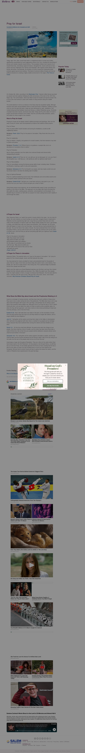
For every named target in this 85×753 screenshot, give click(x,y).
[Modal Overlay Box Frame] (42, 376)
